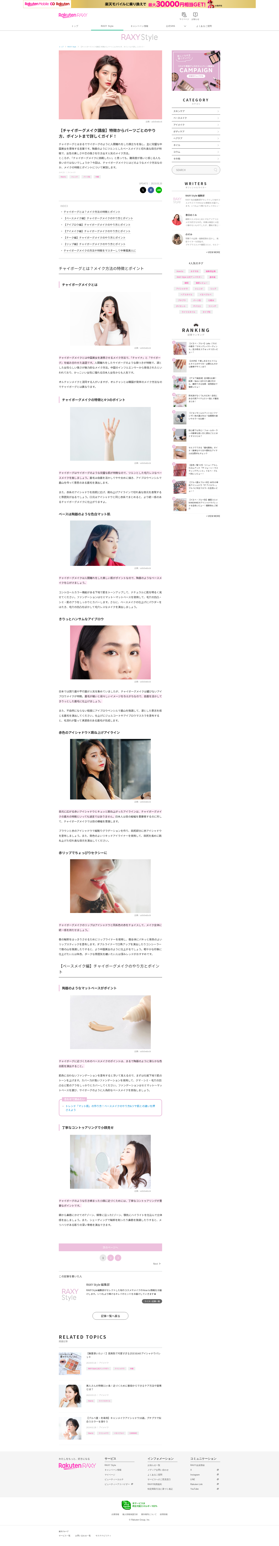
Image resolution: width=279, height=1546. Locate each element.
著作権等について (149, 1514)
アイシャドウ (119, 1368)
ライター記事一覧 (152, 1301)
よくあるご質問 (204, 26)
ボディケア (179, 131)
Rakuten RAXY (73, 15)
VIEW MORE (213, 252)
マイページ (110, 1475)
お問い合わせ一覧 (83, 1536)
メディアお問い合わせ (158, 1470)
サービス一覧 (64, 1536)
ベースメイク (180, 117)
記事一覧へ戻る (110, 1316)
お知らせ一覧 (154, 1465)
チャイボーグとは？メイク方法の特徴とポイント (92, 212)
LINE (192, 1479)
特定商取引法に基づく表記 (160, 1489)
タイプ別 (206, 311)
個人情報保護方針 (130, 1514)
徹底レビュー (201, 282)
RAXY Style (107, 26)
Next (156, 1263)
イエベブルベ (119, 1433)
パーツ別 (86, 176)
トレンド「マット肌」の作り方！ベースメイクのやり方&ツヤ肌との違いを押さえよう (110, 1108)
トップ (75, 26)
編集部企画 (211, 271)
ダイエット (181, 306)
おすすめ (194, 271)
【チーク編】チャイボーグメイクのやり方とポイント (95, 237)
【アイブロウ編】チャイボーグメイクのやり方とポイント (97, 225)
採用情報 (164, 1514)
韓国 (186, 282)
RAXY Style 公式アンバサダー (98, 1368)
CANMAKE (133, 1433)
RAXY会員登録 (197, 1465)
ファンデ (212, 306)
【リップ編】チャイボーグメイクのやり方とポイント (95, 244)
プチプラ (182, 300)
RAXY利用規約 (155, 1484)
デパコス (197, 306)
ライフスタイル (104, 1401)
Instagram (195, 1475)
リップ (213, 288)
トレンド (74, 176)
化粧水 (211, 300)
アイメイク (71, 172)
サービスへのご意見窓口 (159, 1479)
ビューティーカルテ (114, 1479)
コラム (176, 151)
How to (63, 176)
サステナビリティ (103, 1536)
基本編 (212, 277)
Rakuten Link (196, 1484)
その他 (176, 158)
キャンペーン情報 (139, 26)
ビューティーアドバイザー (117, 1484)
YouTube (194, 1489)
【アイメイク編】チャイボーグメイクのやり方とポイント (97, 231)
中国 (97, 176)
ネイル (176, 145)
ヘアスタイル (186, 294)
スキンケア (179, 111)
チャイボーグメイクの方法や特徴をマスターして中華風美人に (100, 250)
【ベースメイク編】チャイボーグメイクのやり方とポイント (98, 218)
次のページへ (110, 1247)
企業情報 (115, 1514)
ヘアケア (177, 138)
